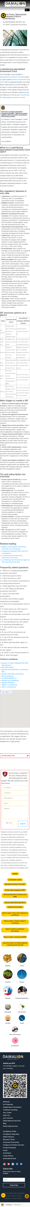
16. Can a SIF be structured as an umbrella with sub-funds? (12, 633)
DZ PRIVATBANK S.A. (9, 678)
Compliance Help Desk (11, 1134)
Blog (4, 1123)
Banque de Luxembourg (10, 680)
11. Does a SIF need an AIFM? (12, 612)
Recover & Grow (9, 1139)
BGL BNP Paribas (8, 667)
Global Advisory (8, 1137)
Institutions (7, 1153)
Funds (5, 1150)
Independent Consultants (12, 1107)
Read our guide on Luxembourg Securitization (15, 930)
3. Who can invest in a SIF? (11, 578)
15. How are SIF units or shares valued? (12, 628)
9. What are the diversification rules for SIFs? (15, 605)
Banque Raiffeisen (8, 682)
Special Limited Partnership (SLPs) (15, 902)
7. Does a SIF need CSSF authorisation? (9, 595)
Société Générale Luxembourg (12, 674)
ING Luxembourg (8, 676)
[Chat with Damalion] (27, 1196)
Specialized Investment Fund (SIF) (15, 884)
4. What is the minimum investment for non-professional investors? (15, 582)
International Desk (9, 1158)
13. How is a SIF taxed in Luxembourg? (15, 619)
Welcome (6, 1102)
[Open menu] (3, 15)
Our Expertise (8, 1104)
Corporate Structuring (18, 24)
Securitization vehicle (15, 879)
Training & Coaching (10, 1110)
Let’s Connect (8, 1118)
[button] (3, 1195)
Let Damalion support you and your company (13, 1065)
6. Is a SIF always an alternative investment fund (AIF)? (12, 590)
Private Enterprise (9, 1148)
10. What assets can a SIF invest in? (15, 609)
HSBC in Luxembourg (9, 685)
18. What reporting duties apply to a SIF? (13, 643)
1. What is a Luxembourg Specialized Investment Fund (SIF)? (14, 572)
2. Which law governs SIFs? (11, 576)
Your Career (7, 1112)
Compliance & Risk (9, 1131)
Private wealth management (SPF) (15, 890)
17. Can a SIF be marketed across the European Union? (14, 638)
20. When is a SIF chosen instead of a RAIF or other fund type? (14, 654)
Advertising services (10, 1126)
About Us (6, 1115)
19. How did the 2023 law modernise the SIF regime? (14, 649)
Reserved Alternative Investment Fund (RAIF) (15, 895)
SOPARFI (15, 873)
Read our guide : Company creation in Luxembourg (15, 922)
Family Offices (8, 1156)
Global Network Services (12, 1121)
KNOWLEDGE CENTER (13, 22)
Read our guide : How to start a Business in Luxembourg (15, 914)
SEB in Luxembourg (9, 687)
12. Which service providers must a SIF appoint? (15, 615)
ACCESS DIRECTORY (8, 755)
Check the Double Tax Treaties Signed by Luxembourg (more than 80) (15, 944)
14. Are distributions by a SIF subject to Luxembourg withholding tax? (14, 623)
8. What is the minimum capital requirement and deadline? (12, 600)
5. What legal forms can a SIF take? (14, 586)
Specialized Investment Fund (10, 77)
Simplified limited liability (15, 907)
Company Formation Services (13, 1145)
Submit (23, 824)
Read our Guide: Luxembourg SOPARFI (15, 937)
